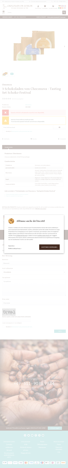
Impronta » (11, 246)
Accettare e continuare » (49, 247)
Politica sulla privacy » (14, 248)
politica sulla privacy (44, 235)
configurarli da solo (21, 235)
